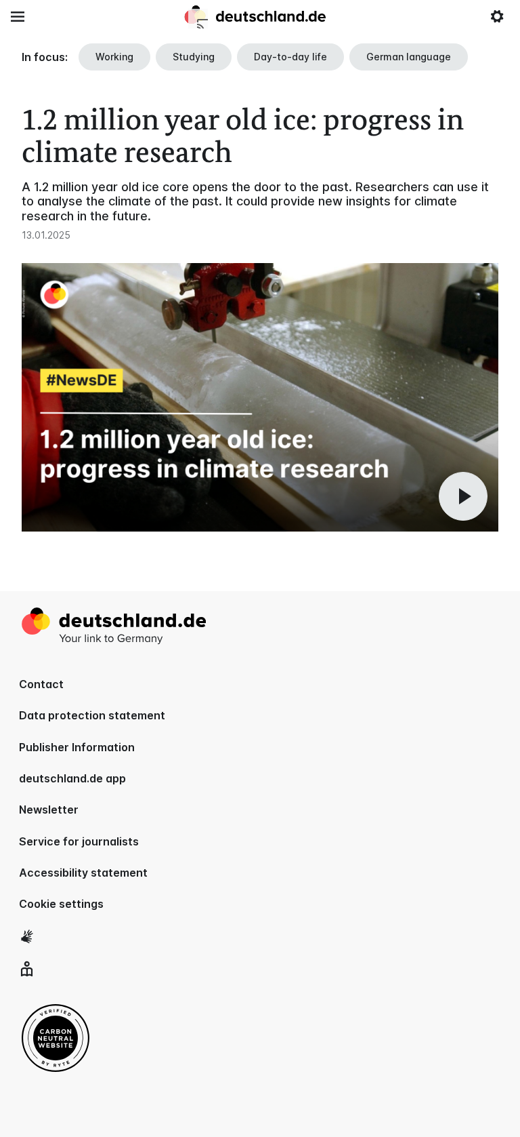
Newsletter (49, 809)
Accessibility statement (83, 872)
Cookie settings (61, 904)
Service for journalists (79, 841)
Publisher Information (77, 747)
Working (114, 56)
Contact (41, 684)
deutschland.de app (72, 778)
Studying (194, 56)
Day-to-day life (290, 56)
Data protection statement (92, 715)
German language (408, 56)
